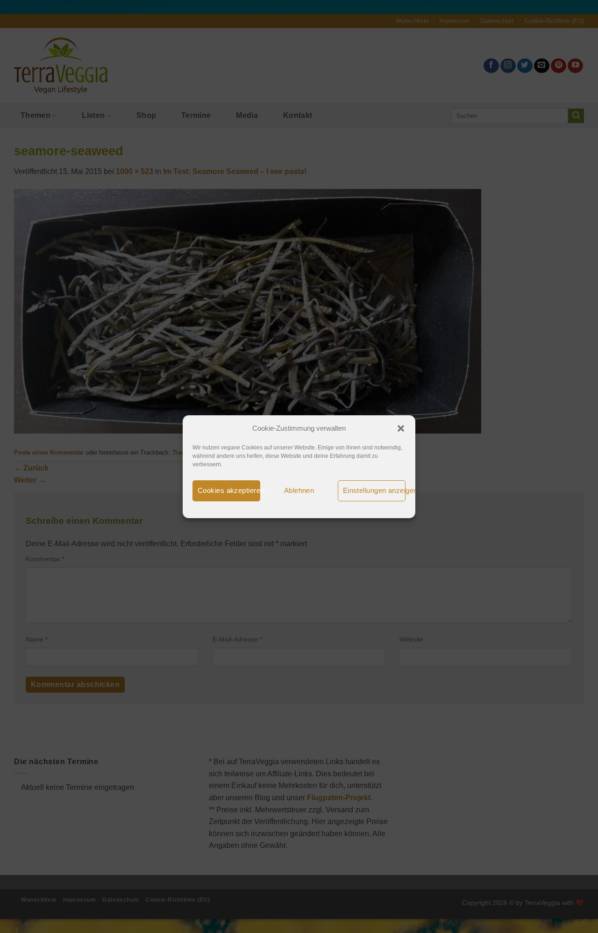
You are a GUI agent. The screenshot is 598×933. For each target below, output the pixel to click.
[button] (401, 428)
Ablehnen (299, 490)
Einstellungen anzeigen (374, 490)
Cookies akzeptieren (229, 490)
